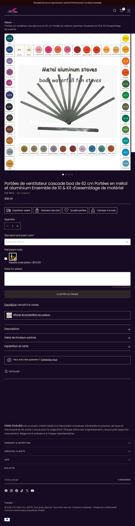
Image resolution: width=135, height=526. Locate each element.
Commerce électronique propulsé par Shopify (24, 510)
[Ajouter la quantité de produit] (17, 226)
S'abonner (124, 479)
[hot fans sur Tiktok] (22, 491)
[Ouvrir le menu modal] (128, 10)
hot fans (9, 192)
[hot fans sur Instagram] (12, 491)
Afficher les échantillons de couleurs (31, 314)
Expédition (10, 304)
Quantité (9, 219)
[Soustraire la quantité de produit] (8, 226)
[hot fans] (12, 10)
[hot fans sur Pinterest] (17, 491)
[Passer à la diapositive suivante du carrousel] (128, 391)
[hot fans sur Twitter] (27, 491)
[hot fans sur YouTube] (33, 491)
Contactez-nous (49, 359)
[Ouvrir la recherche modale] (114, 10)
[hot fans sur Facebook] (6, 491)
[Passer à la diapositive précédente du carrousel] (120, 391)
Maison (8, 22)
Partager (14, 371)
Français (8, 502)
